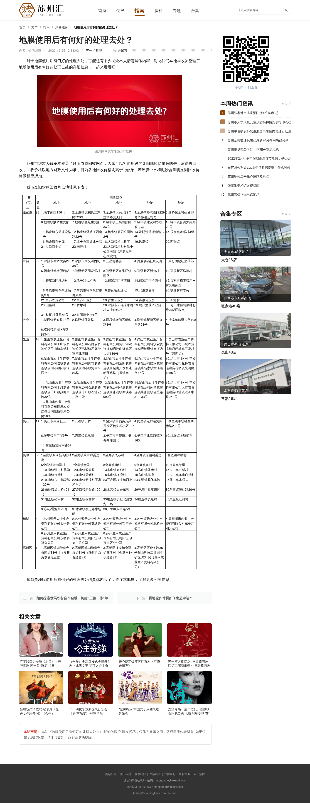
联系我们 (140, 774)
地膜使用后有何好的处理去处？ (96, 27)
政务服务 (61, 27)
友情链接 (155, 774)
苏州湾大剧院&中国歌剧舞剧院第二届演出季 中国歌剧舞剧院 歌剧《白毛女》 (189, 665)
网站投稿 (110, 774)
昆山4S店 (229, 352)
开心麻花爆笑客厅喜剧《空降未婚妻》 (139, 663)
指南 (46, 27)
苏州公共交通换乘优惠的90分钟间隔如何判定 (258, 141)
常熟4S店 (229, 398)
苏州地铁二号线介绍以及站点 (248, 176)
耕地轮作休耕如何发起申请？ (171, 597)
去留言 (122, 50)
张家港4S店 (230, 306)
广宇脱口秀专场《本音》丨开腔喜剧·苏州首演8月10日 (40, 663)
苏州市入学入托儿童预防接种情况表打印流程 (259, 122)
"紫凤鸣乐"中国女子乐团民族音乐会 (139, 711)
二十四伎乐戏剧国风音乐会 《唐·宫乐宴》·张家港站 (88, 711)
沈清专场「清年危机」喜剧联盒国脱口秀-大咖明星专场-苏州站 (188, 713)
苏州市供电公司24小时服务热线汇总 (253, 149)
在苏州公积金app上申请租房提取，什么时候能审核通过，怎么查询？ (259, 168)
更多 (284, 103)
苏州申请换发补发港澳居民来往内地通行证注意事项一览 (259, 132)
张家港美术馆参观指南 (243, 185)
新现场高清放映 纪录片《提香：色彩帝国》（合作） (39, 711)
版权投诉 (184, 774)
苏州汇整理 (94, 50)
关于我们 (125, 774)
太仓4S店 (229, 259)
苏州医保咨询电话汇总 (243, 194)
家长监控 (199, 774)
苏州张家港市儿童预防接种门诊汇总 (253, 112)
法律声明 (169, 774)
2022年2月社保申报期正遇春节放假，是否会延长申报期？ (259, 159)
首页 (22, 27)
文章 (34, 27)
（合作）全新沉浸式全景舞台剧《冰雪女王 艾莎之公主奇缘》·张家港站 (90, 665)
